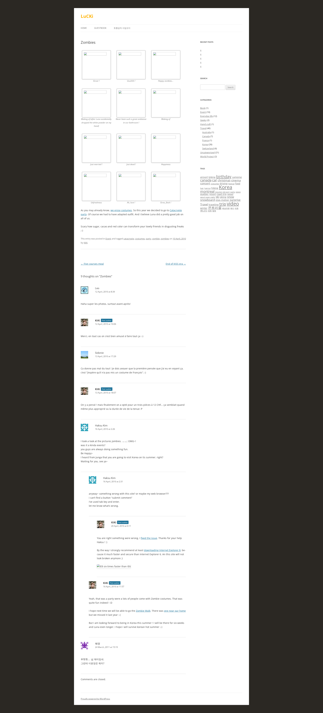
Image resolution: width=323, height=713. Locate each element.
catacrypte (128, 238)
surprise (235, 200)
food (237, 183)
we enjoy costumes (121, 210)
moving (218, 192)
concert (205, 183)
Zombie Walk (143, 610)
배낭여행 (226, 208)
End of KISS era (176, 263)
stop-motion (222, 200)
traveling (214, 204)
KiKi (85, 242)
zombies (165, 238)
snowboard (207, 200)
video (233, 203)
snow (230, 197)
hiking (214, 188)
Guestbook (100, 28)
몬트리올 (215, 207)
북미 (232, 208)
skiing (223, 197)
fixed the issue (149, 538)
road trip (222, 194)
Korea (205, 144)
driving (224, 183)
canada (205, 180)
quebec (204, 194)
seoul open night (207, 197)
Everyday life (206, 116)
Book (202, 108)
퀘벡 (214, 211)
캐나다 (203, 210)
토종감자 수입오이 (122, 28)
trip (222, 204)
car (214, 180)
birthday (223, 176)
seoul (230, 194)
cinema (236, 180)
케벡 (210, 211)
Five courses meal (92, 263)
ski (217, 197)
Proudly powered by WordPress (95, 698)
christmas (224, 180)
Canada (206, 136)
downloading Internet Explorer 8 (162, 550)
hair (202, 188)
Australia (206, 132)
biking (212, 177)
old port (226, 192)
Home (84, 28)
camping (237, 177)
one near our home (175, 610)
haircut (207, 188)
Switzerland (208, 148)
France (205, 140)
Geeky (203, 120)
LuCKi (87, 16)
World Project (207, 156)
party (148, 238)
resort (212, 194)
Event (108, 238)
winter (203, 208)
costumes (140, 238)
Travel (203, 128)
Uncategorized (207, 152)
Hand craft (205, 124)
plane (238, 192)
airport (204, 177)
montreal (207, 191)
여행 (236, 208)
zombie (156, 238)
